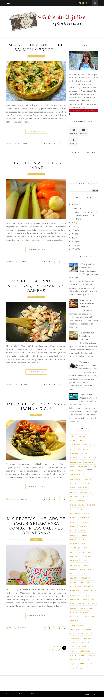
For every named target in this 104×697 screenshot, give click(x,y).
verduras (91, 655)
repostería (84, 612)
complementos (76, 479)
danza (72, 488)
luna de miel (85, 578)
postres (82, 604)
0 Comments (22, 628)
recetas (73, 608)
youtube (82, 668)
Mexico (85, 591)
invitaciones (75, 565)
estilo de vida (75, 513)
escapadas (91, 505)
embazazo (81, 501)
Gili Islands (74, 544)
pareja (84, 599)
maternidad (74, 591)
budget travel (75, 462)
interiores (74, 561)
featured (83, 526)
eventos (73, 518)
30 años (73, 436)
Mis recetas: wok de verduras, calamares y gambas (36, 286)
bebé (78, 449)
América (86, 445)
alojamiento (75, 445)
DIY (91, 492)
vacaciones (83, 647)
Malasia (89, 582)
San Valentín (89, 617)
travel (72, 647)
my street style (84, 595)
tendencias (87, 638)
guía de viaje (75, 548)
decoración (82, 488)
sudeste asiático (76, 634)
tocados (85, 642)
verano (82, 655)
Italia (85, 565)
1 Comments (23, 261)
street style (87, 629)
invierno (85, 561)
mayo (76, 208)
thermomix (74, 642)
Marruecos (88, 586)
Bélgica (86, 449)
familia (84, 522)
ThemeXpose (25, 694)
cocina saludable (77, 471)
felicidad (73, 531)
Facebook (73, 144)
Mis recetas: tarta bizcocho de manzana (87, 336)
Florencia (74, 535)
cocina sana (36, 56)
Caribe (72, 466)
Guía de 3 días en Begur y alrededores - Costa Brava (85, 215)
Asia (94, 445)
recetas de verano (86, 608)
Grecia (84, 544)
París (92, 599)
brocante (74, 458)
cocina (36, 415)
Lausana (73, 574)
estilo (81, 509)
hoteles (82, 552)
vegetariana (85, 651)
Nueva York (74, 599)
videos (72, 668)
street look (75, 629)
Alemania (82, 440)
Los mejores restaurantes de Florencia (86, 303)
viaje (88, 659)
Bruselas (92, 458)
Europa (87, 513)
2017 (74, 238)
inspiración (85, 556)
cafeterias (89, 462)
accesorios (83, 436)
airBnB (72, 440)
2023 (74, 204)
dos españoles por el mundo (81, 496)
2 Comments (22, 499)
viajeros (73, 664)
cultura (73, 483)
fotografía (85, 535)
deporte (73, 492)
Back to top (90, 694)
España (72, 509)
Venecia (73, 655)
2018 (74, 234)
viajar (81, 659)
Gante (81, 539)
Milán (93, 591)
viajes (82, 664)
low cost (73, 578)
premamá (91, 604)
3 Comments (22, 143)
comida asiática (76, 475)
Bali (71, 449)
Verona (73, 659)
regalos (73, 612)
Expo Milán (74, 522)
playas (72, 604)
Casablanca (82, 466)
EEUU (72, 501)
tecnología (74, 638)
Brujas (83, 458)
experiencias (84, 518)
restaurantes (75, 617)
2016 (74, 241)
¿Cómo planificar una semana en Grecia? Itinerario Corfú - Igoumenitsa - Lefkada (83, 271)
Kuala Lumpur (85, 569)
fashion (73, 526)
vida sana (90, 664)
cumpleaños (84, 483)
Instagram (73, 134)
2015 (74, 245)
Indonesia (74, 556)
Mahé (81, 582)
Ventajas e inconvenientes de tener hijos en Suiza (88, 365)
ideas (90, 552)
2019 (74, 230)
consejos (88, 479)
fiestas (83, 531)
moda (72, 595)
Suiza (88, 634)
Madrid (73, 582)
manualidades (75, 586)
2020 (74, 226)
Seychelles (74, 621)
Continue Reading (36, 131)
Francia (73, 539)
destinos (83, 492)
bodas (84, 453)
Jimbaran (73, 569)
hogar (72, 552)
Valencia (73, 651)
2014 (74, 249)
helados (86, 548)
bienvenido (74, 453)
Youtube (83, 134)
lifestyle (83, 574)
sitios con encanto (77, 625)
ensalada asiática (77, 505)
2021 (74, 222)
